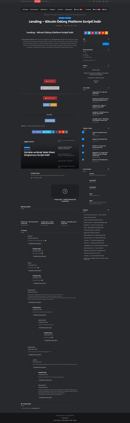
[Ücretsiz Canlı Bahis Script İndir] (87, 134)
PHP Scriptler (61, 14)
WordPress (44, 9)
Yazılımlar (88, 9)
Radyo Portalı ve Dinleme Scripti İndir (91, 232)
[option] (50, 154)
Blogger (53, 9)
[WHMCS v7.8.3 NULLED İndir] (87, 141)
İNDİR (47, 104)
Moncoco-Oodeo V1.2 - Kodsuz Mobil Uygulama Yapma (95, 222)
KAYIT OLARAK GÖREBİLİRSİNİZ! (50, 88)
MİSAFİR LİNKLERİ (50, 98)
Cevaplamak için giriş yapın (35, 243)
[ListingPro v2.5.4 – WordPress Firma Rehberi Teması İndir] (87, 121)
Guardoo (91, 173)
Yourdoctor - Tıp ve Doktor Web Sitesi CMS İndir (94, 255)
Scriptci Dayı (58, 25)
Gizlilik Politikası (65, 420)
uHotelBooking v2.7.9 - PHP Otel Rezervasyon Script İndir (96, 245)
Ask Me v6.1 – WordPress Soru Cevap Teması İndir (100, 112)
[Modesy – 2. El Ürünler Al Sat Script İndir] (70, 215)
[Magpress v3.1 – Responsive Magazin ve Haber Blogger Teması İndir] (87, 154)
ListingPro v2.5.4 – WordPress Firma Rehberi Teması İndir (100, 119)
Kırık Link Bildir (50, 120)
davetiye (92, 73)
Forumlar (60, 9)
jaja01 (91, 193)
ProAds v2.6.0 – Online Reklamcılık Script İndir (47, 222)
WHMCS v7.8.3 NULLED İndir (99, 139)
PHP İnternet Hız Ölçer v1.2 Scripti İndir (92, 230)
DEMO (54, 104)
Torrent (78, 9)
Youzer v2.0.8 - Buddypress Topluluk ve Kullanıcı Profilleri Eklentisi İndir (96, 259)
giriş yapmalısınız (35, 408)
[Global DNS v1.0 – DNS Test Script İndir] (87, 94)
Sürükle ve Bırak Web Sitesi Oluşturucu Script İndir (39, 153)
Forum (97, 9)
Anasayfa (26, 9)
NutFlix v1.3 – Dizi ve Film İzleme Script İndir (99, 146)
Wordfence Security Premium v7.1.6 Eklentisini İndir (94, 250)
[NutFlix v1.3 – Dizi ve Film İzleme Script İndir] (87, 148)
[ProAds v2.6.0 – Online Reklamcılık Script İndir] (50, 215)
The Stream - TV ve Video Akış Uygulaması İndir (94, 240)
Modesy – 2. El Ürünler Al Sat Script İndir (68, 222)
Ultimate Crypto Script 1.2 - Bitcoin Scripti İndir (93, 248)
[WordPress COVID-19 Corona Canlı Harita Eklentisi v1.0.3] (87, 101)
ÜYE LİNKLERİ (50, 81)
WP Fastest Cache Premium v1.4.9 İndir (92, 253)
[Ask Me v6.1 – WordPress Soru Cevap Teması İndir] (87, 114)
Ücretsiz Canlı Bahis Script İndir (99, 133)
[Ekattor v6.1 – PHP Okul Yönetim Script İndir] (30, 215)
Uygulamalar (69, 9)
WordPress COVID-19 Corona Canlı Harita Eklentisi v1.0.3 (100, 99)
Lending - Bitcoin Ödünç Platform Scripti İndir (36, 125)
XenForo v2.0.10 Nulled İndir (100, 159)
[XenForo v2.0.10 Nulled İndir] (87, 162)
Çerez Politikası (57, 420)
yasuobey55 (92, 180)
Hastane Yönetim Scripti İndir (90, 217)
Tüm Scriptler (34, 9)
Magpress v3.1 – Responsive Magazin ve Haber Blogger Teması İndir (100, 154)
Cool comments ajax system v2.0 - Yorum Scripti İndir (95, 214)
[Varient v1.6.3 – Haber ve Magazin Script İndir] (87, 107)
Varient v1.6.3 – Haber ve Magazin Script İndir (52, 1)
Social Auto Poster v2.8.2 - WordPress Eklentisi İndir (95, 237)
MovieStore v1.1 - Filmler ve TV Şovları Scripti (93, 225)
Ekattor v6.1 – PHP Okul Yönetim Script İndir (29, 222)
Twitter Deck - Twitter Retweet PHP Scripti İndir (94, 242)
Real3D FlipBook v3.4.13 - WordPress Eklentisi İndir (94, 235)
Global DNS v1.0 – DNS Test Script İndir (99, 92)
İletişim (105, 9)
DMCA (71, 420)
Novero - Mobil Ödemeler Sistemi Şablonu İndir (94, 227)
